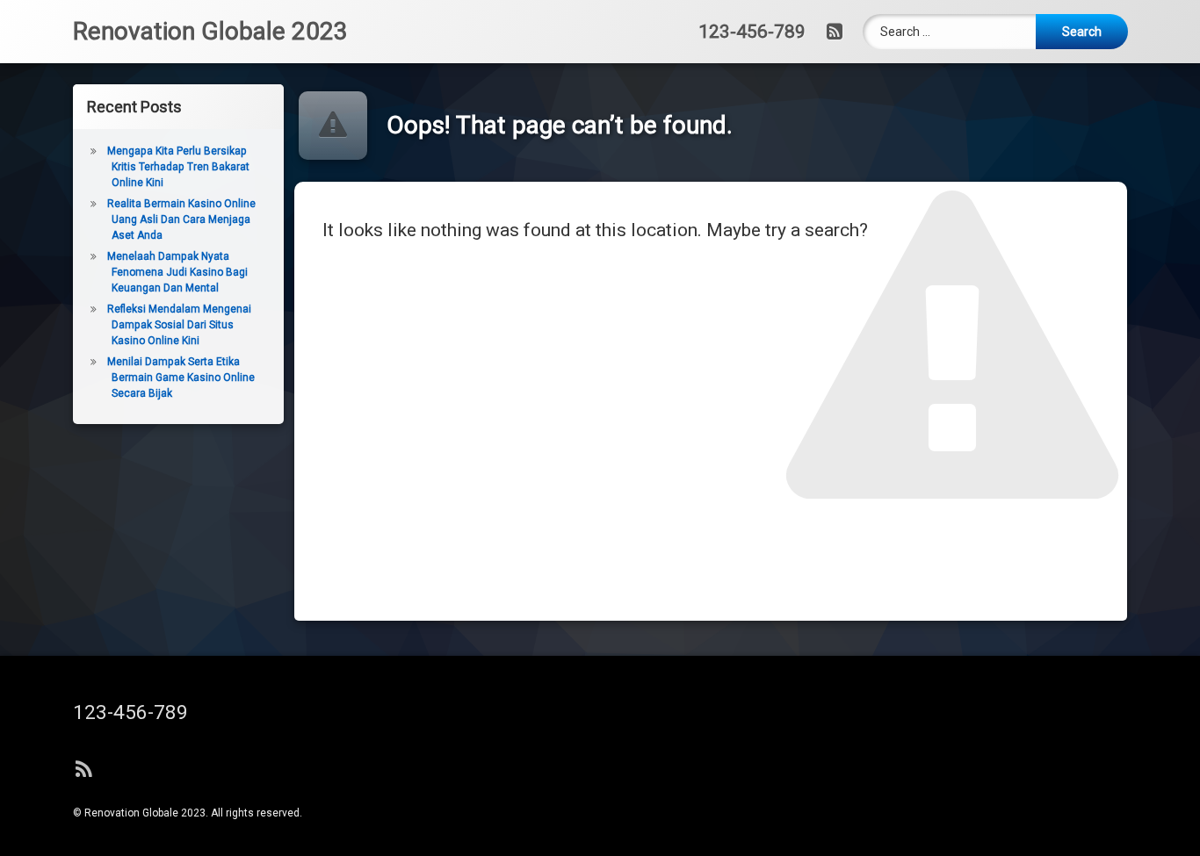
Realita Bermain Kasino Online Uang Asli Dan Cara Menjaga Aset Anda (181, 219)
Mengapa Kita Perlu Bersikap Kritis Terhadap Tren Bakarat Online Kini (178, 167)
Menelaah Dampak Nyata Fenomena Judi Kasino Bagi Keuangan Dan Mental (177, 272)
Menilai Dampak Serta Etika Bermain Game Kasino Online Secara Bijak (181, 377)
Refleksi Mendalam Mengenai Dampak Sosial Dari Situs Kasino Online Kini (179, 325)
